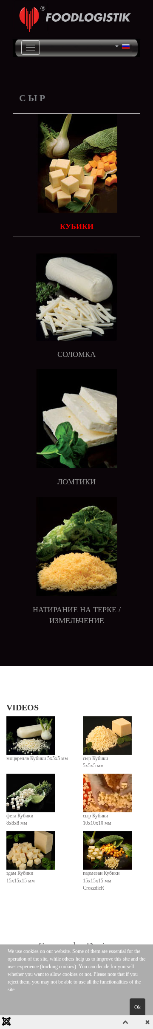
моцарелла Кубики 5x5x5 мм (37, 758)
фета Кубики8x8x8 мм (19, 819)
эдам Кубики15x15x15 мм (20, 876)
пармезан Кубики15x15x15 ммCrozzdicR (101, 880)
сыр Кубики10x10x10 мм (97, 819)
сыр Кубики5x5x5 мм (95, 762)
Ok (137, 1007)
